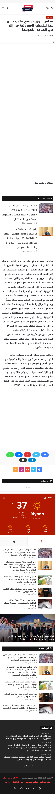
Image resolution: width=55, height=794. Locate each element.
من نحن (7, 782)
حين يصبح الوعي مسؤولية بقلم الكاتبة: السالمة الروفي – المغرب (19, 590)
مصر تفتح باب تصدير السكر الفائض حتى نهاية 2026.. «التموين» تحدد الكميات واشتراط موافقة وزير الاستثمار (19, 552)
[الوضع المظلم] (7, 9)
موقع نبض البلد (45, 782)
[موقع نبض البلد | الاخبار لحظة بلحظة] (27, 8)
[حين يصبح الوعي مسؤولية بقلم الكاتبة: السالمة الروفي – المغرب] (45, 592)
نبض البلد (48, 35)
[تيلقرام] (32, 460)
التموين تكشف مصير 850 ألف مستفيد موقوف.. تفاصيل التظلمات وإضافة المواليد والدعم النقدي (20, 579)
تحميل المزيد (28, 765)
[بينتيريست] (27, 454)
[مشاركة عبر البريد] (23, 460)
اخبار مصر (49, 17)
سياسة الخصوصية (31, 782)
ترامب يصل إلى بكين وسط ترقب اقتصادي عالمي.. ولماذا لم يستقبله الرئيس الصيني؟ (30, 637)
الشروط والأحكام (18, 782)
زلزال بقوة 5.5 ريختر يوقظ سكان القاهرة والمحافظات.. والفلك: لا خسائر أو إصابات (20, 603)
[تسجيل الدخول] (47, 9)
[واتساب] (10, 454)
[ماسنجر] (19, 454)
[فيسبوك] (45, 454)
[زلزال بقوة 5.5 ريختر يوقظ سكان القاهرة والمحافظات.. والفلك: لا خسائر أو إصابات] (45, 604)
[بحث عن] (52, 9)
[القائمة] (3, 9)
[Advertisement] (27, 96)
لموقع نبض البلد (8, 778)
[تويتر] (36, 454)
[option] (27, 628)
